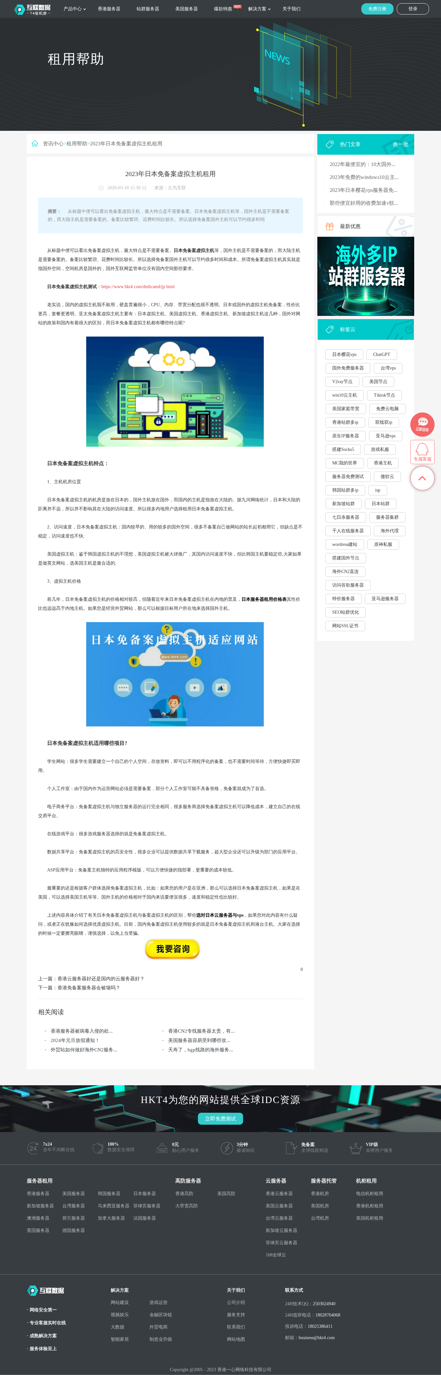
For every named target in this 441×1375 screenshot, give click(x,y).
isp (377, 490)
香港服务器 (109, 8)
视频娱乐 (120, 1314)
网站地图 (236, 1339)
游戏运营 (158, 1302)
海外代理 (390, 530)
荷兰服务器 (73, 1218)
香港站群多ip (345, 422)
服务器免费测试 (348, 476)
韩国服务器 (109, 1193)
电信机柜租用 (369, 1193)
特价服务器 (343, 598)
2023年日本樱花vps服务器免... (363, 190)
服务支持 (236, 1314)
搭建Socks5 (343, 449)
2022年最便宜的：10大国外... (362, 164)
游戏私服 (380, 449)
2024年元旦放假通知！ (75, 1040)
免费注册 (377, 8)
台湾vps (388, 368)
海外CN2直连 (345, 571)
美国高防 (226, 1193)
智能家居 (120, 1339)
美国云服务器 (279, 1205)
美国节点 (378, 381)
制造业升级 (160, 1339)
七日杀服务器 (345, 517)
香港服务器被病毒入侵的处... (82, 1031)
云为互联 (177, 187)
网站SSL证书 (345, 625)
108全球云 (276, 1255)
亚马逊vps (385, 435)
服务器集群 (387, 517)
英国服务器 (38, 1230)
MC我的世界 (344, 463)
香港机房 (320, 1193)
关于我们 (291, 8)
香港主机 (383, 463)
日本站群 (381, 503)
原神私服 (383, 544)
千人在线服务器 (348, 530)
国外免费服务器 (348, 368)
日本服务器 (144, 1193)
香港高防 (184, 1193)
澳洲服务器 (38, 1218)
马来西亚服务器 (113, 1205)
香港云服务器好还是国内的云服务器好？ (101, 978)
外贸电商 (158, 1327)
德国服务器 (73, 1230)
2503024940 (324, 1303)
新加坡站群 (343, 503)
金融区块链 (160, 1314)
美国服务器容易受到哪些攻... (199, 1040)
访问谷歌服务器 (348, 585)
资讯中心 (53, 143)
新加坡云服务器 (281, 1230)
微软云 (387, 476)
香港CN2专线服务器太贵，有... (201, 1031)
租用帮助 (77, 143)
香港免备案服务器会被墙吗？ (88, 987)
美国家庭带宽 (345, 408)
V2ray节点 (342, 381)
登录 (412, 8)
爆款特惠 (223, 8)
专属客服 (423, 459)
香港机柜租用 (369, 1205)
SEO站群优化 (345, 612)
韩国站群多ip (345, 490)
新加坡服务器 (40, 1205)
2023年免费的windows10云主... (364, 177)
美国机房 (320, 1205)
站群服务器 (148, 8)
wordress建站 (344, 544)
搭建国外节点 (345, 558)
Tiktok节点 (384, 395)
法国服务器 (144, 1218)
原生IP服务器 (345, 435)
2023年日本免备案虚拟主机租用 (126, 143)
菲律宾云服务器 (281, 1242)
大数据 (117, 1327)
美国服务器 (186, 8)
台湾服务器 (73, 1205)
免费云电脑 (387, 408)
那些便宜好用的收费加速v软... (364, 203)
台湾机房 (320, 1218)
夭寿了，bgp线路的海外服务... (200, 1049)
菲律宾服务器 (146, 1205)
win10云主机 (344, 395)
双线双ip (383, 422)
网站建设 (120, 1302)
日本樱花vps (344, 354)
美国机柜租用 (369, 1218)
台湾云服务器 (279, 1218)
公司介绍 (236, 1302)
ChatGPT (381, 354)
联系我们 (236, 1327)
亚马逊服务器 (385, 598)
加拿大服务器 (111, 1218)
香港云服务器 (279, 1193)
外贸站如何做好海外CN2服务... (84, 1049)
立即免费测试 (220, 1118)
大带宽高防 (186, 1205)
